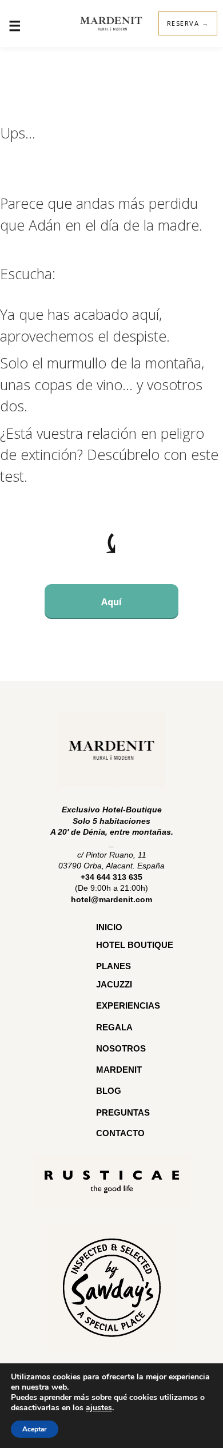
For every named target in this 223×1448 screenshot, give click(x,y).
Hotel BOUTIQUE (134, 945)
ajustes (99, 1408)
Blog (108, 1091)
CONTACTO (120, 1133)
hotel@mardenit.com (111, 899)
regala (114, 1027)
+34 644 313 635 (111, 877)
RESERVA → (188, 23)
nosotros (121, 1048)
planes (113, 966)
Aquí (111, 602)
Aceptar (34, 1429)
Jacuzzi (114, 984)
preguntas (124, 1112)
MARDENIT (119, 1069)
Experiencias (128, 1005)
